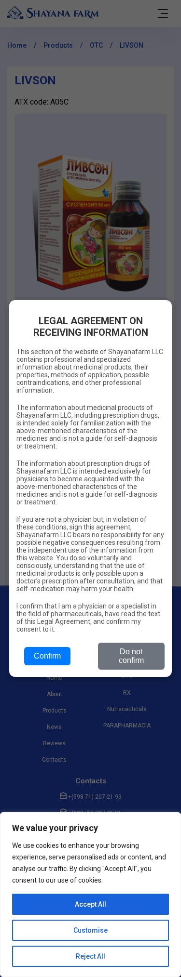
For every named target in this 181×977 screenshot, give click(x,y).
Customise (90, 930)
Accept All (90, 904)
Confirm (47, 656)
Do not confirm (131, 655)
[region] (90, 894)
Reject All (90, 956)
